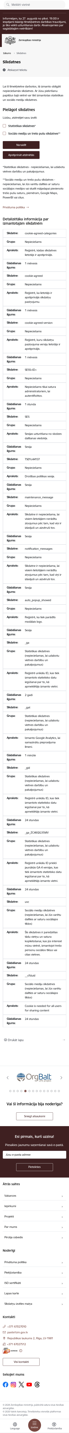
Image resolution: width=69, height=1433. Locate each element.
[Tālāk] (61, 1077)
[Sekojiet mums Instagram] (13, 1384)
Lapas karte (11, 1293)
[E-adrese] (10, 1351)
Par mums (10, 1227)
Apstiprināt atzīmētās (21, 155)
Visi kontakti (21, 1362)
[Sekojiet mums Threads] (37, 1384)
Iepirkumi (10, 1206)
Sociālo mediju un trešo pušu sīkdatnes (34, 133)
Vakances (10, 1195)
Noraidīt (21, 145)
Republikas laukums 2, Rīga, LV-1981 (30, 1338)
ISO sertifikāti (12, 1283)
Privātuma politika (14, 207)
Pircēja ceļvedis (13, 1237)
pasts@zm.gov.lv (17, 1332)
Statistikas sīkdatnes (22, 126)
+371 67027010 (16, 1326)
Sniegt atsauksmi (34, 1116)
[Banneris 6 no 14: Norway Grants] (34, 1078)
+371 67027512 (16, 1344)
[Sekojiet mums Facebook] (5, 1384)
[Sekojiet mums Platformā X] (21, 1384)
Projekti (9, 1216)
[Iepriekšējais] (7, 1077)
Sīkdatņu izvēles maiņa (18, 1303)
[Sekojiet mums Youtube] (29, 1384)
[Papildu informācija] (20, 1350)
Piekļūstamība (13, 1272)
